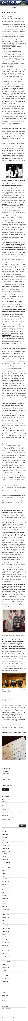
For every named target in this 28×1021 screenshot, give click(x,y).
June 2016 (4, 937)
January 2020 (5, 884)
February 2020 (5, 881)
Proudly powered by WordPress (9, 1017)
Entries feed (5, 995)
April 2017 (4, 920)
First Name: (5, 771)
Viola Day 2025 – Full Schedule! (9, 818)
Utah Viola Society (8, 69)
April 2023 (4, 870)
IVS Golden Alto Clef (13, 58)
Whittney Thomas (16, 717)
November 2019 (6, 887)
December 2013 (6, 984)
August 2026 (5, 834)
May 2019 (4, 895)
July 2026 (4, 837)
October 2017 (5, 914)
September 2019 (6, 889)
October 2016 (5, 931)
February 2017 (5, 923)
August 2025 (5, 842)
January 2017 (5, 926)
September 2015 (6, 950)
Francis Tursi (16, 106)
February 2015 (5, 956)
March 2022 (5, 878)
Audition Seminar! (7, 701)
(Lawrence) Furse (12, 477)
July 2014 (4, 970)
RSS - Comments (6, 1008)
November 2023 (6, 862)
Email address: (5, 783)
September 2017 (6, 917)
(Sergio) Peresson (6, 443)
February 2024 (5, 856)
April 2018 (4, 906)
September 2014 (6, 967)
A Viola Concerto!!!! (6, 799)
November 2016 (6, 928)
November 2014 (6, 961)
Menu (14, 7)
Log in (3, 992)
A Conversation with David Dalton (12, 18)
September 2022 (6, 876)
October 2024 (5, 848)
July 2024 (4, 853)
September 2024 (6, 851)
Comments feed (6, 998)
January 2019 (5, 898)
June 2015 (4, 953)
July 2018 (4, 903)
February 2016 (5, 942)
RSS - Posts (5, 1006)
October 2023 (5, 865)
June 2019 (4, 892)
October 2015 (5, 948)
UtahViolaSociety (12, 2)
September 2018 (6, 901)
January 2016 (5, 945)
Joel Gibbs (9, 717)
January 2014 (5, 981)
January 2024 (5, 859)
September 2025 (6, 840)
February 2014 (5, 978)
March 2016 (5, 939)
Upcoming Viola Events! (7, 803)
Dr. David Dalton (6, 21)
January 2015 (5, 959)
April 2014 (4, 973)
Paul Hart (18, 479)
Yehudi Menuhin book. (16, 205)
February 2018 (5, 909)
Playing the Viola (12, 202)
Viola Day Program (6, 808)
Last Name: (5, 777)
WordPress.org (5, 1000)
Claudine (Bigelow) (9, 656)
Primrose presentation (15, 460)
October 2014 (5, 964)
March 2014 (5, 975)
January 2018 (5, 912)
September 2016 (6, 934)
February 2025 (5, 845)
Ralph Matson (18, 719)
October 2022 (5, 873)
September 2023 (6, 867)
